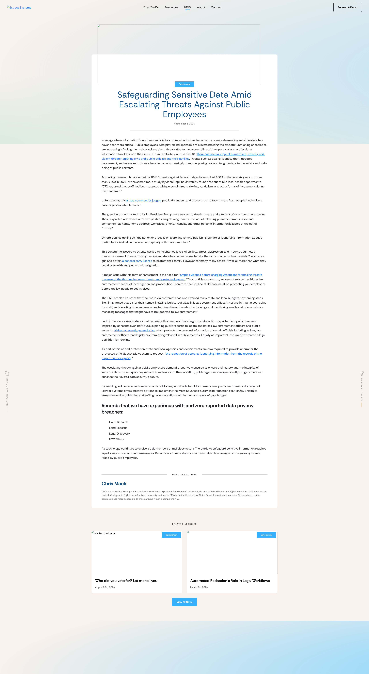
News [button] (187, 7)
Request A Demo (347, 7)
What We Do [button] (151, 7)
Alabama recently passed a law (134, 330)
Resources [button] (171, 7)
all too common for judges (143, 200)
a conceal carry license (137, 261)
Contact (216, 7)
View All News (184, 602)
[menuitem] (151, 7)
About (201, 7)
